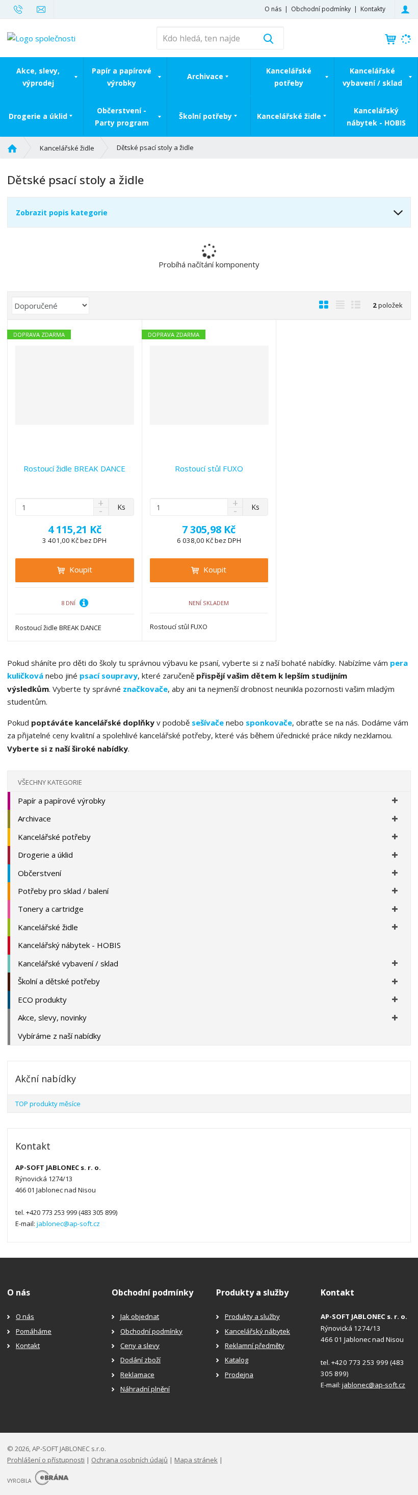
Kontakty (372, 9)
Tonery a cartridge (51, 909)
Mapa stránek (196, 1459)
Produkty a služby (252, 1316)
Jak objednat (139, 1316)
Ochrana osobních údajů (129, 1459)
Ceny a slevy (140, 1345)
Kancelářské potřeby (288, 77)
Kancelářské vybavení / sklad (372, 77)
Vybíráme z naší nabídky (59, 1036)
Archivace (205, 76)
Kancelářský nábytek (257, 1331)
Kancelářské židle (289, 116)
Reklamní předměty (254, 1345)
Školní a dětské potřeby (59, 981)
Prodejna (239, 1374)
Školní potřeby (205, 116)
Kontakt (28, 1345)
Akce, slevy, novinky (52, 1017)
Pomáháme (33, 1331)
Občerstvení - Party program (122, 117)
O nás (273, 9)
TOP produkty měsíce (48, 1103)
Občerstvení (39, 873)
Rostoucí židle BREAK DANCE (74, 468)
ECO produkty (42, 999)
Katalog (236, 1359)
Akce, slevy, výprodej (38, 77)
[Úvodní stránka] (41, 37)
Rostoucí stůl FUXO (209, 468)
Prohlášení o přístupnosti (46, 1459)
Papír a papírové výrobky (121, 77)
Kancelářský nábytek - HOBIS (376, 117)
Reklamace (137, 1374)
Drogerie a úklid (38, 116)
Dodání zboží (140, 1359)
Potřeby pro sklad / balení (63, 891)
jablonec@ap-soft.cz (68, 1223)
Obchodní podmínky (321, 9)
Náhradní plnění (145, 1388)
